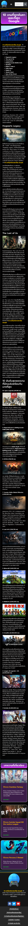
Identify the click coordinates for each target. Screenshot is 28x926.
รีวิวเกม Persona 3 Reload (13, 857)
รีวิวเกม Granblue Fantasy (13, 787)
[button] (11, 4)
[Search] (25, 4)
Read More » (6, 799)
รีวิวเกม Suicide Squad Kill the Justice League (13, 823)
